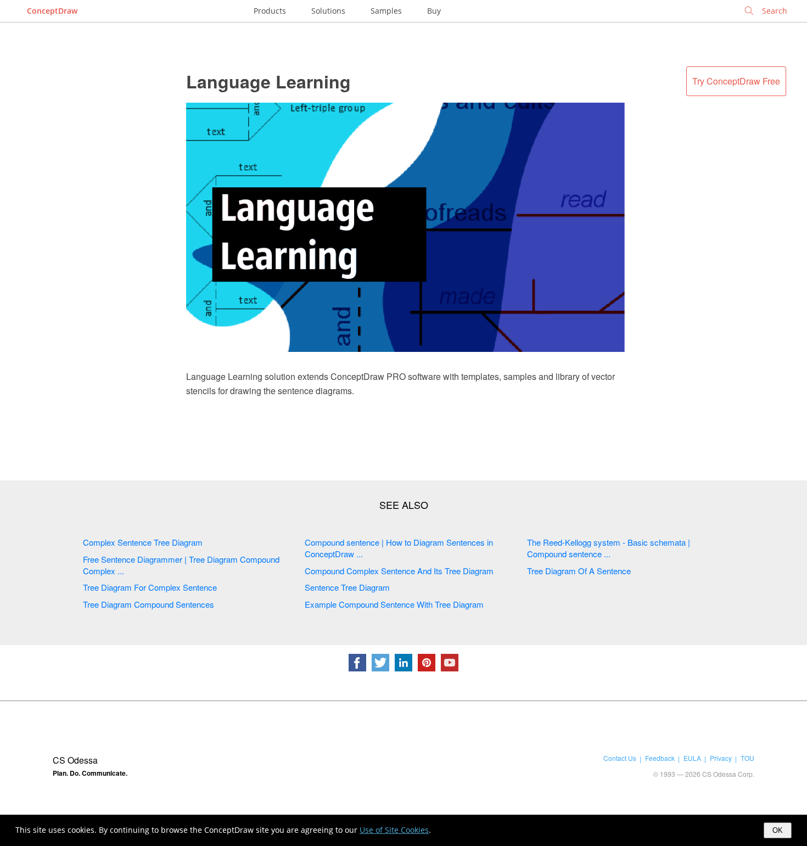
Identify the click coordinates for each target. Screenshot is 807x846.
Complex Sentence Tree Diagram (143, 542)
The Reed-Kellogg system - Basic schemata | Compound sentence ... (608, 547)
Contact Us (619, 758)
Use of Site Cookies (394, 830)
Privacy (721, 758)
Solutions (328, 10)
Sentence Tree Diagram (347, 587)
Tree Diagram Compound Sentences (148, 604)
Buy (434, 10)
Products (270, 10)
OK (777, 830)
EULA (692, 758)
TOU (747, 758)
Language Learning (268, 81)
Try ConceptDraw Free (736, 81)
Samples (386, 10)
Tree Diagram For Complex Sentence (150, 587)
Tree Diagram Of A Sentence (579, 570)
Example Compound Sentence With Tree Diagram (394, 604)
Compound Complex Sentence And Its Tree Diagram (399, 570)
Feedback (660, 758)
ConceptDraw (52, 10)
